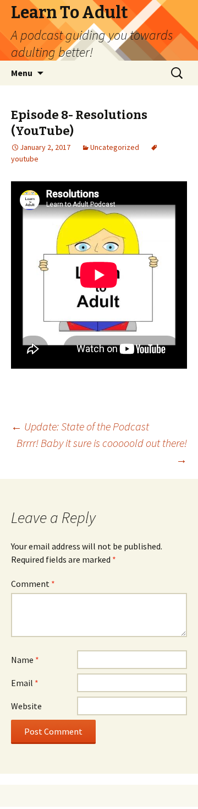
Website (26, 705)
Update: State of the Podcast (80, 426)
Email (24, 682)
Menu (21, 72)
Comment (33, 583)
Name (25, 659)
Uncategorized (114, 147)
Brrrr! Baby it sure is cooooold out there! (101, 451)
